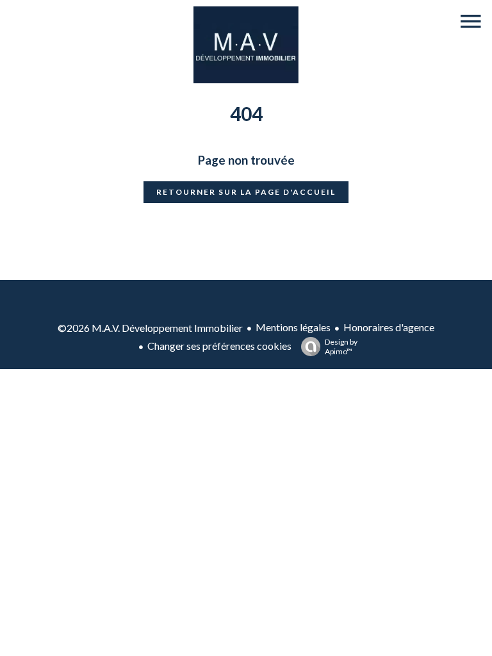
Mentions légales (293, 327)
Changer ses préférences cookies (219, 346)
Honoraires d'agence (388, 327)
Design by (341, 346)
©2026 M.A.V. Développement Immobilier (150, 328)
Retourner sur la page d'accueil (246, 192)
